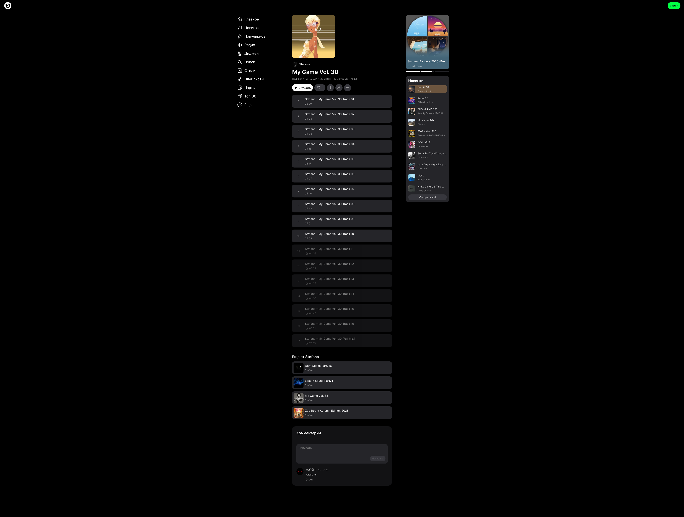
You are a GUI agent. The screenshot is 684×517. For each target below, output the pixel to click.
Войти (674, 5)
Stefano (304, 64)
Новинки (415, 81)
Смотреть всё (427, 197)
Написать (377, 458)
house (354, 78)
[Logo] (8, 5)
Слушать (305, 87)
